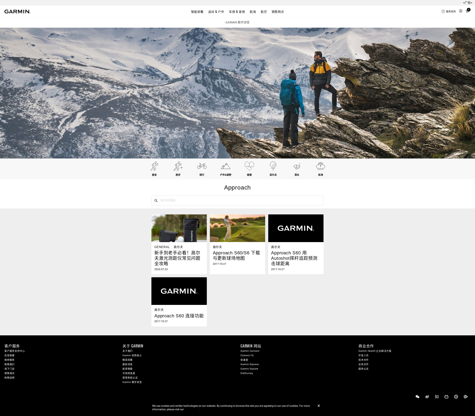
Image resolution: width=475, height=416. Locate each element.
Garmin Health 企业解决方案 (375, 350)
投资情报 (127, 368)
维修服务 (9, 359)
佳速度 (244, 359)
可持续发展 (128, 373)
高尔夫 (273, 174)
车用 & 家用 (237, 11)
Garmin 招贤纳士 (132, 355)
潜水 (296, 174)
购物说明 (9, 377)
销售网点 (278, 11)
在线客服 (9, 355)
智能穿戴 (197, 11)
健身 (154, 174)
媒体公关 (363, 368)
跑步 (178, 174)
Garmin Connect (249, 350)
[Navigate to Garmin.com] (17, 11)
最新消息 (127, 364)
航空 (264, 11)
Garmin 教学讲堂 (237, 22)
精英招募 (127, 359)
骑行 (201, 174)
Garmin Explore (249, 368)
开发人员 (363, 355)
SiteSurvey (246, 373)
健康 (249, 174)
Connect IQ (247, 355)
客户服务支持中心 (14, 350)
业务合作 (363, 364)
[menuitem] (449, 11)
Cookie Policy (191, 409)
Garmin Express (249, 364)
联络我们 (9, 364)
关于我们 (127, 350)
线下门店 (9, 368)
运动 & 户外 (216, 11)
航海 (253, 11)
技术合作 (363, 359)
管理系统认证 (130, 377)
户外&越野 (225, 174)
